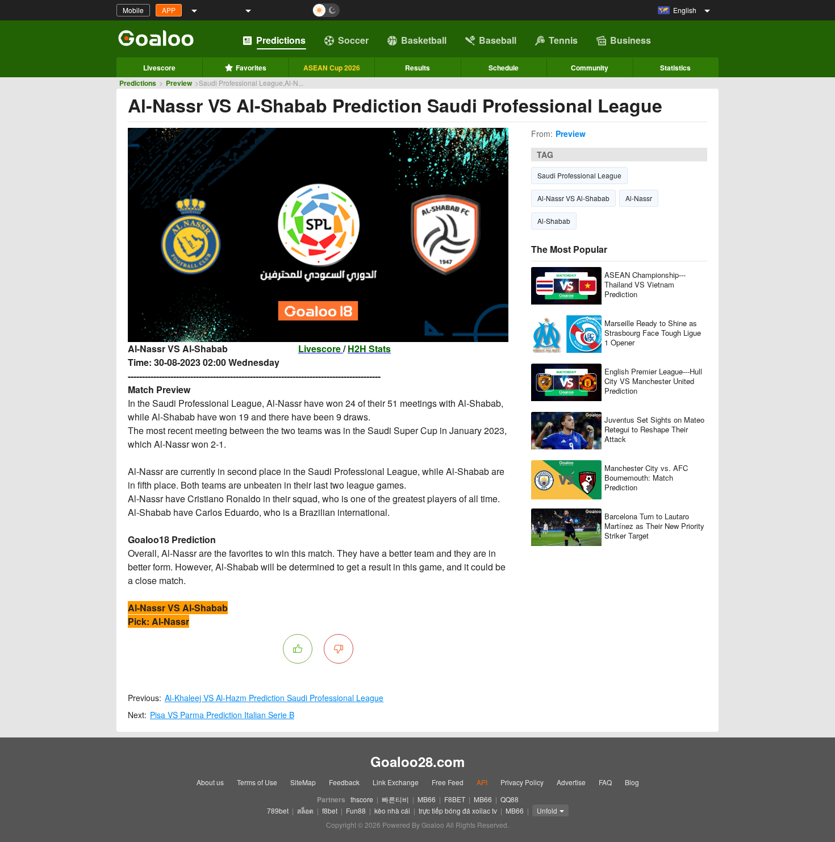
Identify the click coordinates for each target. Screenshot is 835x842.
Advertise (571, 782)
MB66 (427, 799)
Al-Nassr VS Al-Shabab (573, 198)
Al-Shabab (553, 221)
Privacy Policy (522, 782)
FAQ (605, 782)
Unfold (547, 810)
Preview (179, 83)
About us (210, 782)
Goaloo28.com (417, 761)
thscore (361, 799)
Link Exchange (396, 782)
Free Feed (448, 782)
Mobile (133, 10)
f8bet (329, 810)
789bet (278, 810)
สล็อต (305, 810)
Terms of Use (257, 782)
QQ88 (509, 799)
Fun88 (356, 810)
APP (169, 10)
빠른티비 (395, 799)
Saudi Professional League (579, 175)
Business (630, 40)
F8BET (454, 799)
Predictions (281, 40)
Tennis (563, 40)
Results (417, 67)
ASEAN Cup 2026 (331, 67)
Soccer (353, 40)
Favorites (251, 67)
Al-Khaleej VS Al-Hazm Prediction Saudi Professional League (274, 697)
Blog (632, 782)
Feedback (344, 782)
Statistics (675, 67)
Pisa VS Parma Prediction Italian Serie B (222, 714)
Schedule (504, 67)
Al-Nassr (638, 198)
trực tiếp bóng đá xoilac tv (458, 810)
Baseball (497, 40)
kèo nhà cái (392, 810)
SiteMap (303, 782)
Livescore (159, 67)
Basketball (423, 40)
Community (589, 67)
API (482, 782)
